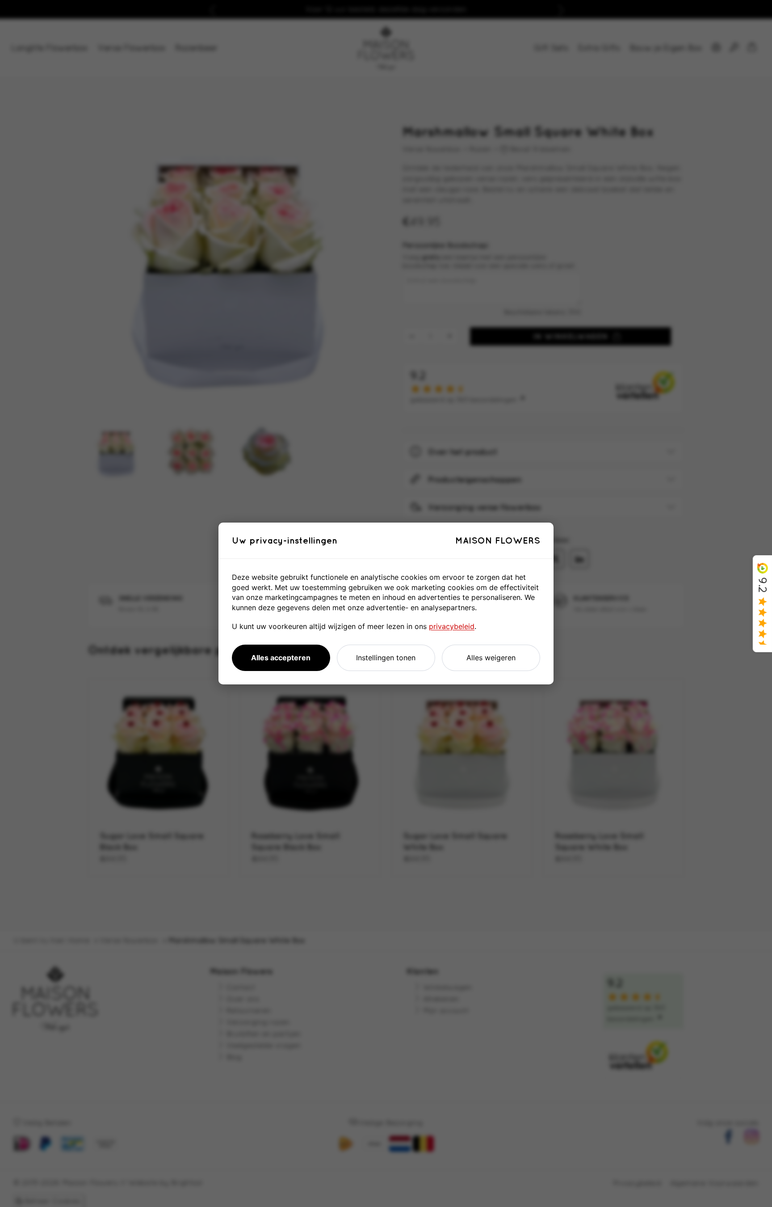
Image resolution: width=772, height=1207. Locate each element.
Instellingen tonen (385, 657)
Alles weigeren (491, 657)
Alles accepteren (280, 657)
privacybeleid (451, 626)
